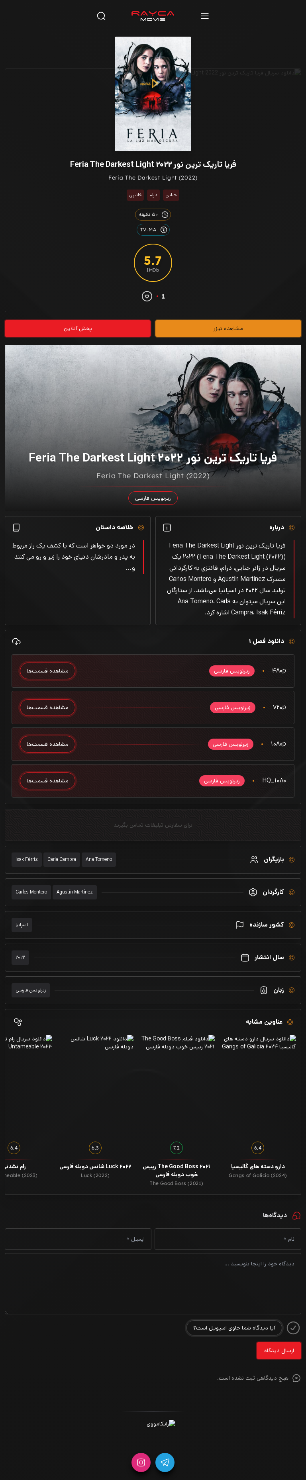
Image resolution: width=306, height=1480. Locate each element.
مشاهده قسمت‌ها (48, 671)
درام (153, 195)
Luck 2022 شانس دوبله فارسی (95, 1167)
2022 (20, 957)
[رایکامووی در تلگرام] (165, 1462)
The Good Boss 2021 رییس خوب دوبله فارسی (176, 1171)
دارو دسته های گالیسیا (258, 1167)
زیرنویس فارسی (31, 990)
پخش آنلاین (78, 328)
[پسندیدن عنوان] (147, 296)
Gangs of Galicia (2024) (258, 1175)
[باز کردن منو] (204, 15)
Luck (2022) (95, 1175)
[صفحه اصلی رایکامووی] (153, 16)
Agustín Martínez (75, 892)
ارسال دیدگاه (279, 1351)
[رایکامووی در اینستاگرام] (141, 1462)
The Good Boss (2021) (176, 1183)
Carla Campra (61, 859)
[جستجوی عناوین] (101, 15)
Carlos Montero (31, 892)
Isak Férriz (27, 859)
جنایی (171, 195)
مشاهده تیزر (228, 328)
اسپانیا (22, 924)
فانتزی (135, 195)
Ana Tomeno (99, 859)
